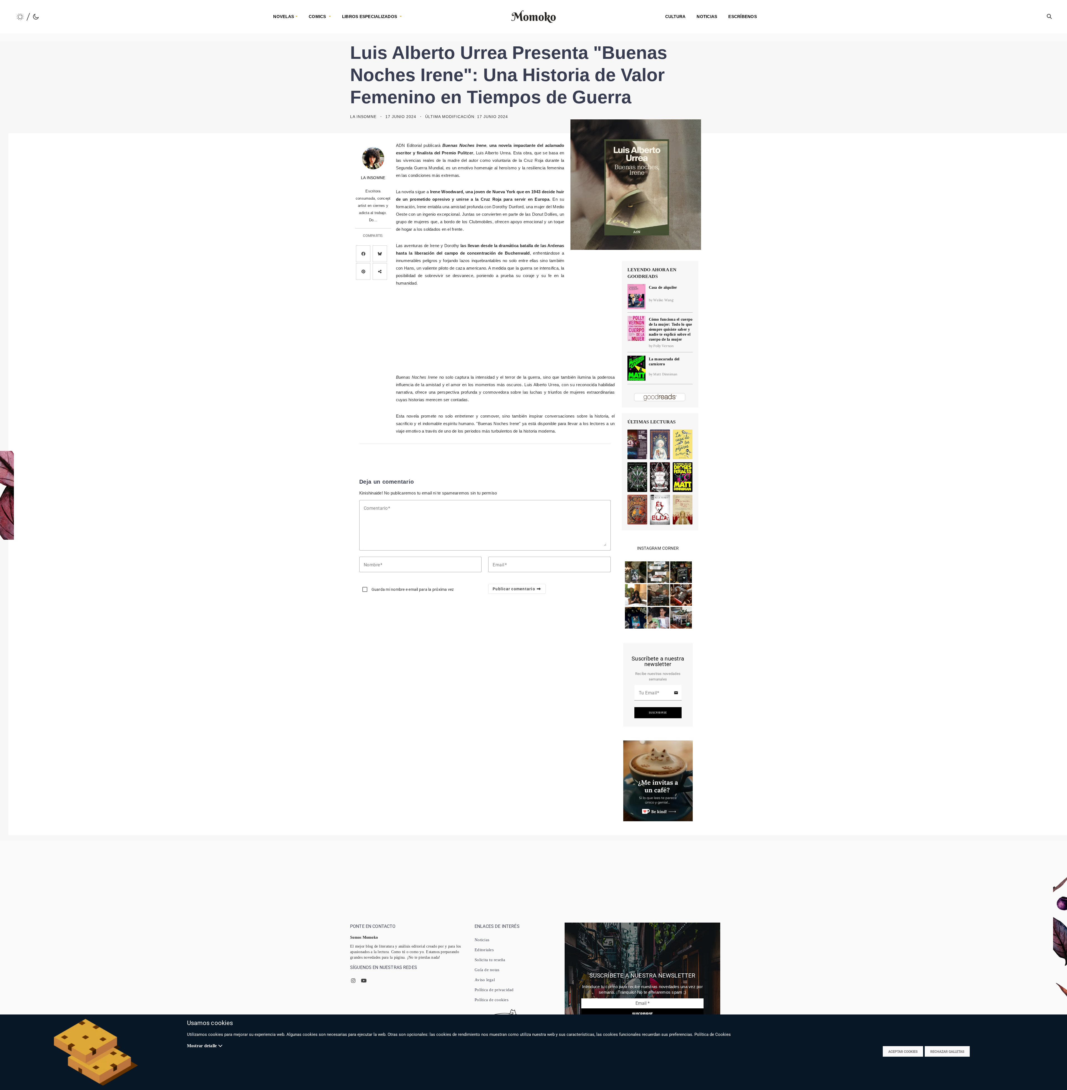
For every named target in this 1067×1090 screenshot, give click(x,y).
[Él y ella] (660, 510)
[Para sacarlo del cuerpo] (637, 444)
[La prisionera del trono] (683, 509)
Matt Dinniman (665, 374)
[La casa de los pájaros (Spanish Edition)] (683, 444)
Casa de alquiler (663, 287)
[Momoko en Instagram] (353, 981)
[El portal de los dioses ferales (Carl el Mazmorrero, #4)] (683, 477)
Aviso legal (485, 980)
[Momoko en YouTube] (364, 981)
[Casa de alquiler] (636, 296)
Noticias (482, 940)
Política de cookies (491, 1000)
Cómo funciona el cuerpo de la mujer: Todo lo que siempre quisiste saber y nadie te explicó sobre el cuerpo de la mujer (671, 329)
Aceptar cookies (903, 1052)
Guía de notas (487, 970)
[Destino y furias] (637, 477)
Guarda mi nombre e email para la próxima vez (413, 589)
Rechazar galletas (947, 1052)
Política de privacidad (494, 990)
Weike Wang (663, 300)
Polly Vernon (663, 346)
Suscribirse (658, 712)
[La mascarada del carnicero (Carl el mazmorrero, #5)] (636, 368)
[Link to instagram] (636, 571)
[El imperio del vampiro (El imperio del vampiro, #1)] (660, 477)
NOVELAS (283, 16)
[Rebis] (660, 444)
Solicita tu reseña (490, 960)
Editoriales (484, 950)
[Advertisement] (480, 329)
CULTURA (675, 16)
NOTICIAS (707, 16)
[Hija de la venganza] (637, 509)
